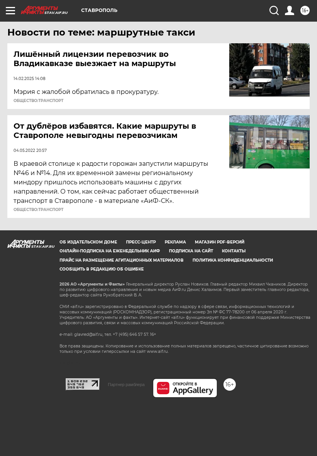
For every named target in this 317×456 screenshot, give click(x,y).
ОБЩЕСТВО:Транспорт (38, 101)
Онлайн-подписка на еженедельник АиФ (110, 251)
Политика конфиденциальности (233, 260)
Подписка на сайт (191, 251)
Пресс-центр (141, 242)
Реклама (175, 242)
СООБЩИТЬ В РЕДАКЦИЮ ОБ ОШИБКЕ (102, 269)
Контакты (233, 251)
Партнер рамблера (126, 384)
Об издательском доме (88, 242)
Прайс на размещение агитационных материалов (122, 260)
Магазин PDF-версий (219, 242)
